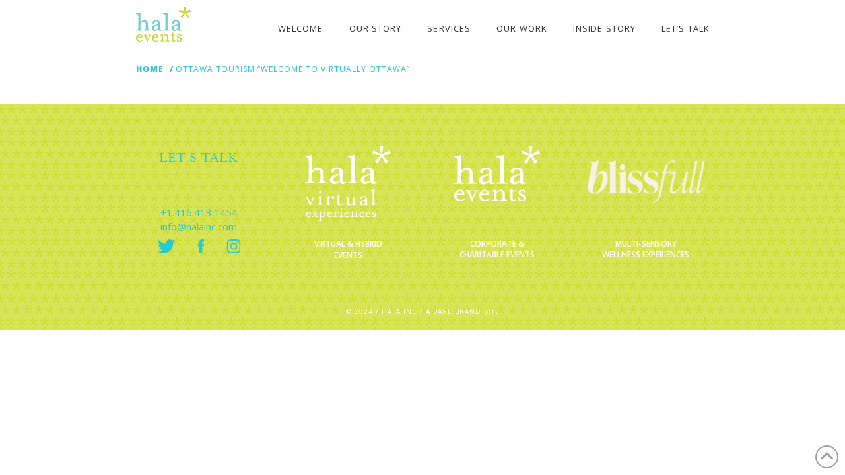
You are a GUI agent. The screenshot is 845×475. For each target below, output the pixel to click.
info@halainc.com (198, 226)
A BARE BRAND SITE (463, 311)
